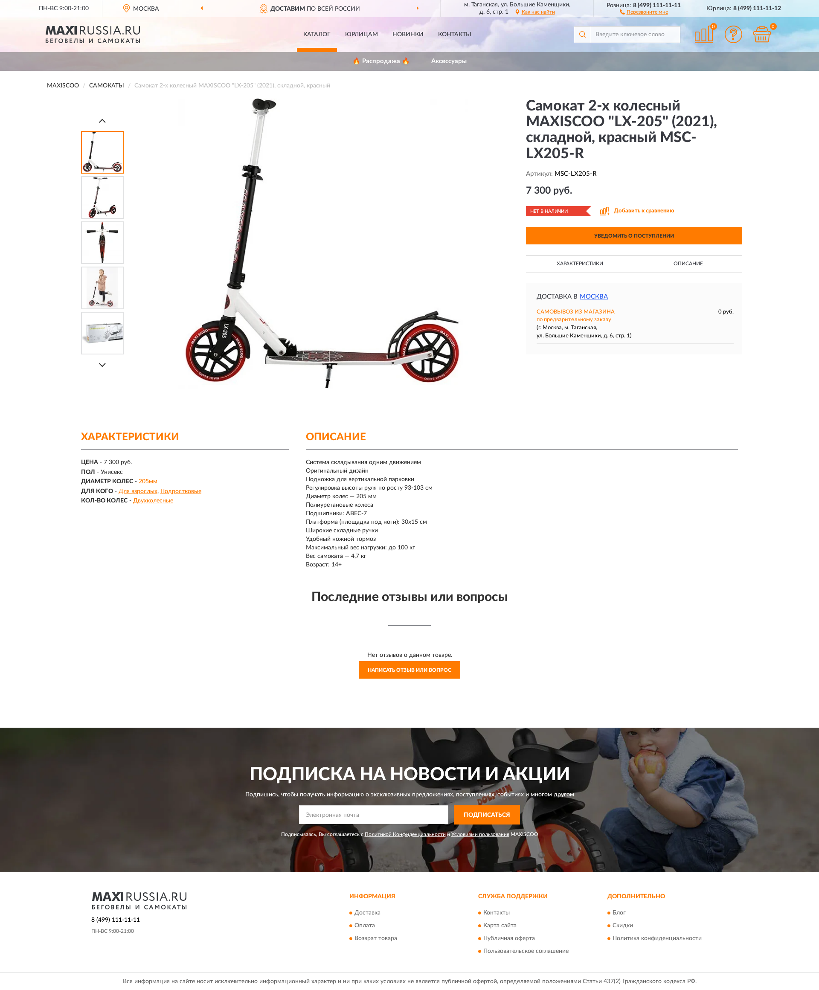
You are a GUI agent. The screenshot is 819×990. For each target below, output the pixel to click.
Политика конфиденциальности (657, 939)
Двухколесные (153, 501)
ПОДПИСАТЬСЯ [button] (487, 815)
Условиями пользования (480, 834)
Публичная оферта (509, 939)
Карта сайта (500, 926)
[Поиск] (582, 34)
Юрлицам (361, 35)
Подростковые (180, 491)
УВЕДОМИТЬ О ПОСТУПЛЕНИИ (634, 235)
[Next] (102, 365)
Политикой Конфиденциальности (405, 834)
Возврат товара (375, 939)
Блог (619, 913)
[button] (644, 11)
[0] (762, 34)
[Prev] (102, 120)
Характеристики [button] (580, 263)
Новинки (408, 35)
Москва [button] (594, 296)
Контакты (454, 35)
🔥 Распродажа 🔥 (381, 61)
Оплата (364, 926)
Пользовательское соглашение (526, 952)
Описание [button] (688, 263)
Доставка (367, 913)
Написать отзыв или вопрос (409, 670)
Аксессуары (449, 61)
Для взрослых (138, 491)
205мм (148, 482)
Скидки (623, 926)
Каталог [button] (317, 35)
